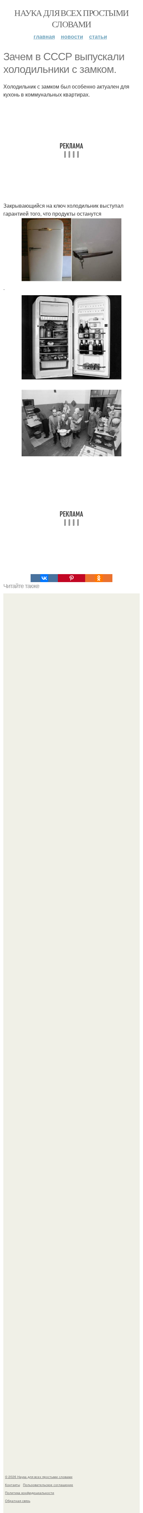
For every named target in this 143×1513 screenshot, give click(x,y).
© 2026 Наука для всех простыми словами (38, 1476)
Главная (44, 36)
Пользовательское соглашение (48, 1484)
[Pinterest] (71, 578)
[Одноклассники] (98, 578)
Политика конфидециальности (29, 1492)
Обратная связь (17, 1500)
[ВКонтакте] (44, 578)
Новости (72, 36)
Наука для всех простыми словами (71, 18)
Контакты (12, 1484)
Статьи (98, 36)
